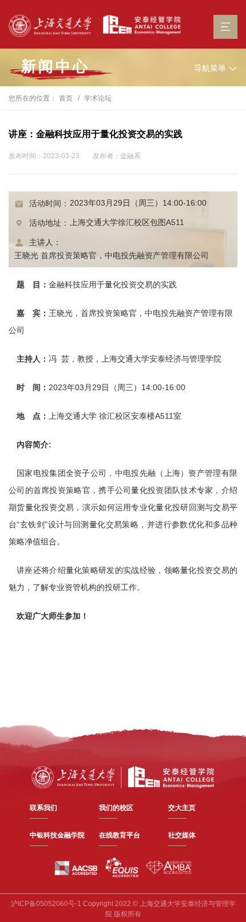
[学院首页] (138, 25)
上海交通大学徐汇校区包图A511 (127, 222)
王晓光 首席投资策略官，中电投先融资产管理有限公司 (111, 255)
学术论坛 (98, 98)
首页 (66, 98)
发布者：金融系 (117, 156)
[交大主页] (50, 26)
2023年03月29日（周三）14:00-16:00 (138, 202)
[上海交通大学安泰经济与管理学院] (123, 776)
